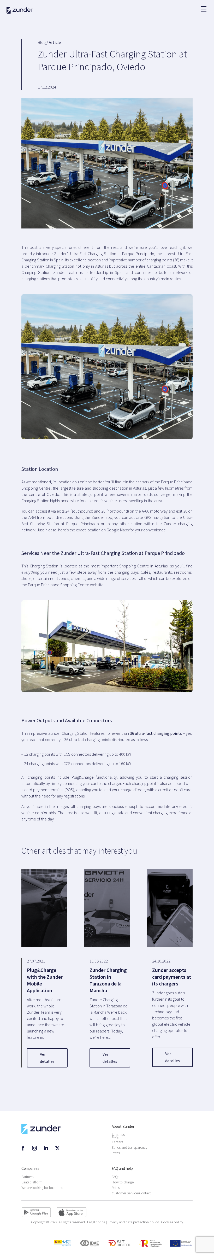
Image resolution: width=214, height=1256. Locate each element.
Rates (116, 1187)
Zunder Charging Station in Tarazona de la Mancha (108, 980)
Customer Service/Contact (131, 1193)
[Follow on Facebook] (23, 1148)
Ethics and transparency (129, 1147)
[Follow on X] (57, 1148)
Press (116, 1153)
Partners (27, 1176)
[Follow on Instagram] (34, 1148)
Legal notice (96, 1222)
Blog (115, 1136)
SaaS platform (31, 1182)
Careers (117, 1142)
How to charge (123, 1182)
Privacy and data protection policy (133, 1222)
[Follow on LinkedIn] (46, 1148)
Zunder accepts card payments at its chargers (171, 977)
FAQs (115, 1176)
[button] (203, 6)
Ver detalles (47, 1058)
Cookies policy (172, 1222)
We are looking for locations (42, 1187)
